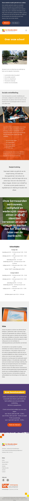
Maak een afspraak (14, 425)
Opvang (3, 466)
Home (3, 460)
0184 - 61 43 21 (9, 452)
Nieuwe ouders (5, 462)
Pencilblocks (8, 498)
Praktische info (5, 468)
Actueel (3, 469)
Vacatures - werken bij (7, 448)
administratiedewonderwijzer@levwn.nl (13, 450)
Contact (3, 471)
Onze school (4, 464)
